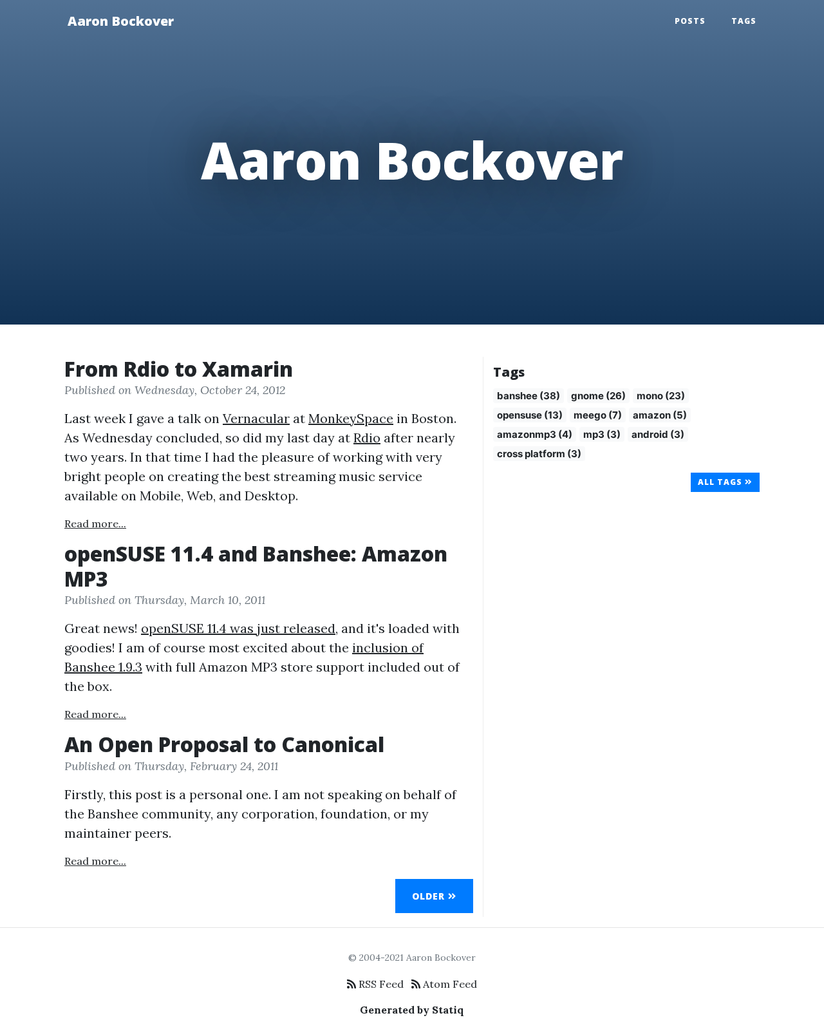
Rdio (366, 438)
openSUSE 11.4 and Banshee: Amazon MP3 (255, 566)
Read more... (95, 523)
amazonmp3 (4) (534, 434)
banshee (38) (528, 396)
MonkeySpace (350, 418)
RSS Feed (380, 983)
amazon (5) (660, 415)
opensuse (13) (530, 415)
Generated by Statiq (412, 1009)
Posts (690, 20)
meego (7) (598, 415)
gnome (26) (598, 396)
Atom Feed (448, 983)
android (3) (658, 434)
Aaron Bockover (121, 21)
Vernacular (256, 418)
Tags (743, 20)
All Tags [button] (721, 482)
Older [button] (430, 896)
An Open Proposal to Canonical (224, 744)
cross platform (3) (539, 454)
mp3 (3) (602, 434)
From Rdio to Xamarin (178, 368)
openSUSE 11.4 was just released (238, 628)
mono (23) (661, 396)
